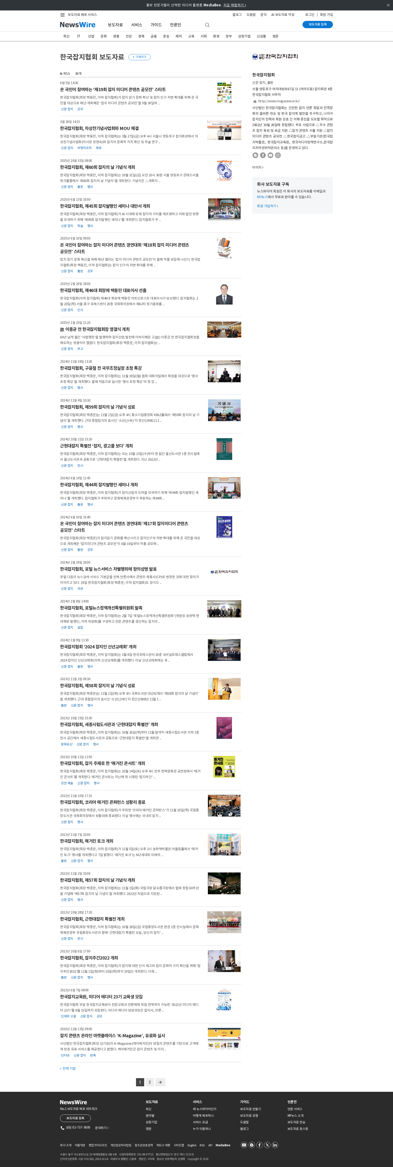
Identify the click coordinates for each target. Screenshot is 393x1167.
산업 (91, 36)
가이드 (156, 24)
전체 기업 (68, 1068)
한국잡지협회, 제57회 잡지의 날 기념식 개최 (97, 880)
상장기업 (244, 36)
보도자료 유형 (249, 1116)
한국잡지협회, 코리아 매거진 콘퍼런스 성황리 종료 (102, 802)
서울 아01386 (86, 1159)
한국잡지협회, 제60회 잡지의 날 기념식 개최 (97, 167)
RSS (66, 73)
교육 (191, 36)
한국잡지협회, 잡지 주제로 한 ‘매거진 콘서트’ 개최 (102, 763)
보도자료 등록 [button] (75, 1118)
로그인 (310, 14)
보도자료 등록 (318, 24)
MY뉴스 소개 (295, 1116)
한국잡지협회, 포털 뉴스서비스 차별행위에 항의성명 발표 (108, 569)
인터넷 (65, 1055)
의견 (80, 589)
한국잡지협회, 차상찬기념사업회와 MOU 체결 (99, 128)
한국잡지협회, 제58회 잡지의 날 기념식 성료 (97, 685)
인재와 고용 (68, 1016)
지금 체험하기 (234, 5)
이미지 (257, 167)
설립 (80, 627)
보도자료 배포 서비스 (82, 14)
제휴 (98, 148)
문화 (104, 36)
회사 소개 (65, 1145)
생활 (116, 36)
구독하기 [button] (139, 57)
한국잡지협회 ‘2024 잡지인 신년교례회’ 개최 (98, 647)
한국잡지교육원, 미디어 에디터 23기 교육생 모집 (101, 997)
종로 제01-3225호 (184, 1154)
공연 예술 (67, 783)
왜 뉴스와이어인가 (205, 1109)
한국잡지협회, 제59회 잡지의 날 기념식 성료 (97, 407)
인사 (80, 310)
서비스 (136, 24)
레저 (179, 36)
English (192, 1145)
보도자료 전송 (296, 1122)
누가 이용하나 (202, 1129)
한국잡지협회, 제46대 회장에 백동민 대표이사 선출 (103, 290)
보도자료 (115, 24)
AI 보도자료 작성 (282, 14)
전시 (80, 465)
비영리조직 (84, 148)
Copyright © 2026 (198, 1159)
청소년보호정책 (144, 1145)
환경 (216, 36)
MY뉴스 (262, 197)
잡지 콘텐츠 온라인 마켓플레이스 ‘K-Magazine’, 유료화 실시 (112, 1035)
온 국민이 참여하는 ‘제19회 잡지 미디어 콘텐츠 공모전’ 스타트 (113, 89)
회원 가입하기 (267, 206)
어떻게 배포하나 (203, 1116)
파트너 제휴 (163, 1145)
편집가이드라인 (98, 1145)
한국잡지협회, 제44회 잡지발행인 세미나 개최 (99, 484)
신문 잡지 (67, 109)
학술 (80, 226)
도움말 (251, 14)
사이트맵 (179, 1145)
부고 (80, 349)
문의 (263, 14)
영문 (275, 36)
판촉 (93, 1055)
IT (78, 36)
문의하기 (101, 1128)
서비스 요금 (200, 1122)
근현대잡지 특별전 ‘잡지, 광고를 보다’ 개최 (96, 446)
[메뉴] (63, 14)
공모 (80, 109)
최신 (66, 36)
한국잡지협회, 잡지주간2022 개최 (89, 958)
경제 (141, 36)
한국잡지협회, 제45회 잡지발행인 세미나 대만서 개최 (105, 206)
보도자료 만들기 (250, 1109)
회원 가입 (326, 14)
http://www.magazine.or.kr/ (279, 101)
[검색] (207, 25)
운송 (166, 36)
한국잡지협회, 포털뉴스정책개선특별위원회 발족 (101, 608)
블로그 (237, 14)
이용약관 (80, 1145)
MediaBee (223, 1145)
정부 (229, 36)
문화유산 (66, 744)
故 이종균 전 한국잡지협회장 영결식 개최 (94, 329)
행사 (90, 187)
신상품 (261, 36)
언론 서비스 (294, 1109)
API (210, 1145)
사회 (204, 36)
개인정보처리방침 (120, 1145)
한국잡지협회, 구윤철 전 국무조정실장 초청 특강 (100, 368)
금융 (154, 36)
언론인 (175, 24)
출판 (80, 187)
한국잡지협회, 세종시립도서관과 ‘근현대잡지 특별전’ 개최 (109, 724)
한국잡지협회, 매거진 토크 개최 (86, 841)
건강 (129, 36)
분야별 (150, 1116)
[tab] (167, 1102)
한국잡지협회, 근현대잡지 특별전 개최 (92, 919)
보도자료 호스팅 (297, 1129)
